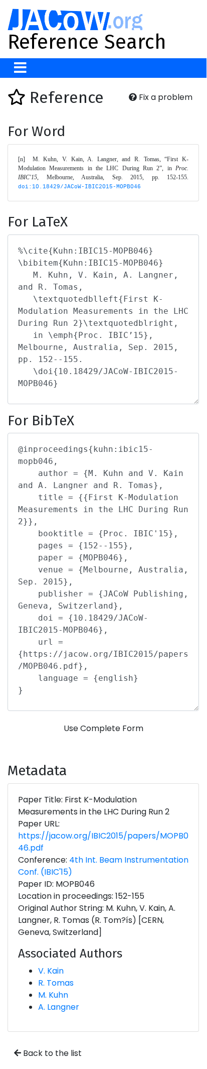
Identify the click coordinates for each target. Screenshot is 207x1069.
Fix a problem (164, 97)
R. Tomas (56, 983)
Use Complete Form (103, 728)
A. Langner (58, 1007)
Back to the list (51, 1053)
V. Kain (51, 971)
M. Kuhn (53, 995)
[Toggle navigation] (20, 68)
